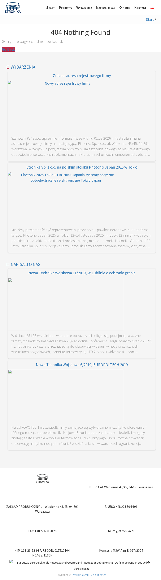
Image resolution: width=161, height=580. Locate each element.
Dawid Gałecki (80, 575)
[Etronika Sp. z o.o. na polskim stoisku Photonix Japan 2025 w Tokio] (65, 199)
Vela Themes (98, 575)
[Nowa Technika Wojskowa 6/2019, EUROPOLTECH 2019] (65, 397)
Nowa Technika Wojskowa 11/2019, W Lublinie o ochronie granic (81, 272)
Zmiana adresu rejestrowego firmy (82, 75)
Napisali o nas (25, 264)
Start (150, 19)
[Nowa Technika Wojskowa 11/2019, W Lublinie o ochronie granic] (65, 305)
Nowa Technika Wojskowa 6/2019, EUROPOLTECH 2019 (82, 364)
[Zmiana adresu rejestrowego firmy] (65, 108)
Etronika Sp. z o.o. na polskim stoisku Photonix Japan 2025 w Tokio (81, 167)
